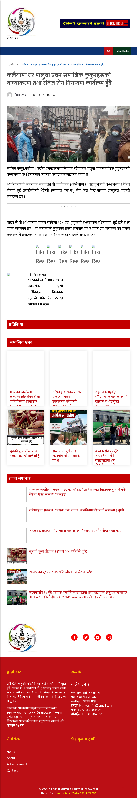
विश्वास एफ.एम (21, 95)
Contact (12, 770)
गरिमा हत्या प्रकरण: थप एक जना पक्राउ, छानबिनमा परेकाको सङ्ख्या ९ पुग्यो (67, 399)
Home (11, 752)
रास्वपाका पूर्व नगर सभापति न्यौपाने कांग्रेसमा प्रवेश (68, 456)
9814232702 (89, 793)
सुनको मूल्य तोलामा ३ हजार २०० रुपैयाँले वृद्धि (25, 453)
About (11, 758)
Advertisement (17, 764)
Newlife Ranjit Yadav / (68, 793)
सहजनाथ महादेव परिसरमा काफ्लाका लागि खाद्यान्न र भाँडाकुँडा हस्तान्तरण (111, 399)
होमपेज (12, 64)
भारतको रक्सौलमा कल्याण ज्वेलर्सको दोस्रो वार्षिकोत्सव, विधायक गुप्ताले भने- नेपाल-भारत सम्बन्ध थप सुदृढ (25, 401)
